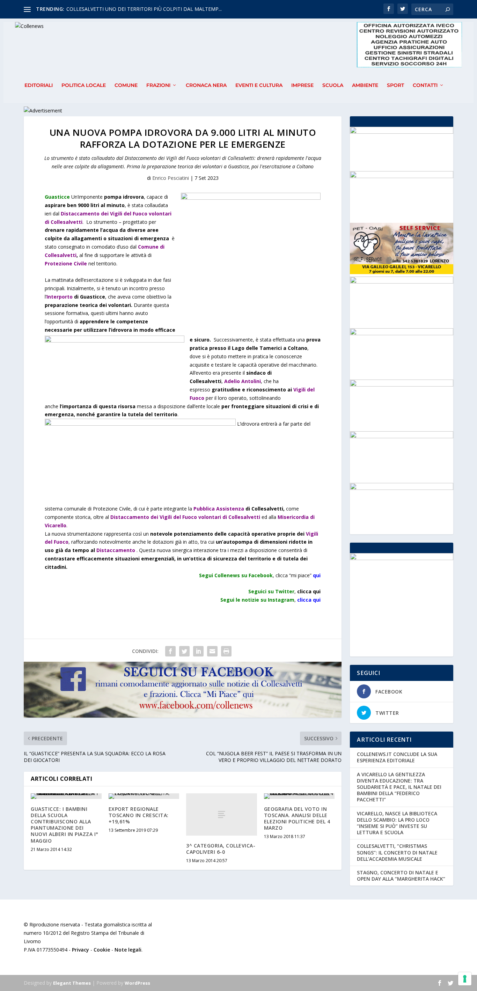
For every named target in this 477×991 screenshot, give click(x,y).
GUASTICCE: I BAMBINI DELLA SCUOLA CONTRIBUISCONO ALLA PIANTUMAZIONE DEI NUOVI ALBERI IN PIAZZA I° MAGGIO (64, 825)
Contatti (425, 85)
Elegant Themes (72, 983)
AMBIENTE (365, 85)
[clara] (401, 176)
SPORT (395, 85)
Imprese (302, 85)
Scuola (332, 85)
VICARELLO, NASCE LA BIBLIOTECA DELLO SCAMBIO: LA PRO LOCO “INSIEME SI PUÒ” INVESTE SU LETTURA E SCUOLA (397, 823)
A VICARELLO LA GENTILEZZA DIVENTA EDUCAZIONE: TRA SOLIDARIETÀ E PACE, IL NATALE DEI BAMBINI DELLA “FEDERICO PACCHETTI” (399, 787)
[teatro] (401, 333)
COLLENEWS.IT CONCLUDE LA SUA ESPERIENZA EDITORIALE (397, 757)
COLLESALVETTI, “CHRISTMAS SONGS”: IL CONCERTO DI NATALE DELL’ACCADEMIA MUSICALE (397, 852)
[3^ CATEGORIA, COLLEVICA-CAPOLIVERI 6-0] (221, 814)
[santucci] (401, 384)
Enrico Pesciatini (170, 178)
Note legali (128, 949)
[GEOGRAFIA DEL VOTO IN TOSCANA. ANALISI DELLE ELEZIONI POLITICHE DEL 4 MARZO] (299, 796)
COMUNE (126, 85)
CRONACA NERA (206, 85)
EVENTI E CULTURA (258, 85)
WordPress (137, 983)
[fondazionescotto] (401, 436)
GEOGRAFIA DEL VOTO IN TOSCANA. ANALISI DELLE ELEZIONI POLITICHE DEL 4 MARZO (297, 818)
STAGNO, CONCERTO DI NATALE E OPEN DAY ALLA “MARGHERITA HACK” (401, 875)
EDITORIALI (38, 85)
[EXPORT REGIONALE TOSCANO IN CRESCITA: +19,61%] (144, 796)
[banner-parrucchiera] (401, 488)
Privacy (80, 949)
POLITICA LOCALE (83, 85)
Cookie (102, 949)
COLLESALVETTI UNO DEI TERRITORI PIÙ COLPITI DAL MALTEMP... (144, 9)
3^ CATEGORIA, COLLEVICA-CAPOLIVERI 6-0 (220, 848)
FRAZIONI (158, 85)
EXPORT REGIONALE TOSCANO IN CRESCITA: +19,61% (139, 815)
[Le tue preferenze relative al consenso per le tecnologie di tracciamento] (464, 978)
